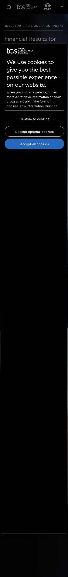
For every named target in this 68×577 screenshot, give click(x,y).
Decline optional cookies (34, 131)
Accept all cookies (34, 144)
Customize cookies (34, 119)
